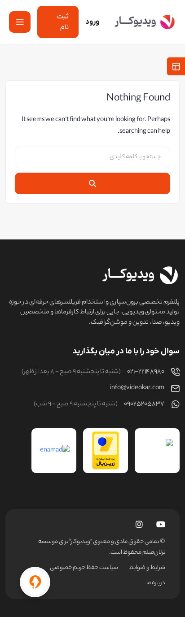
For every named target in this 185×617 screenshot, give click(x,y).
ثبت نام (63, 22)
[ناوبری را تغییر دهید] (20, 22)
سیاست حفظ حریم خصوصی (84, 568)
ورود (92, 21)
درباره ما (155, 583)
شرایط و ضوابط (147, 568)
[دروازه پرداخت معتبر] (105, 450)
